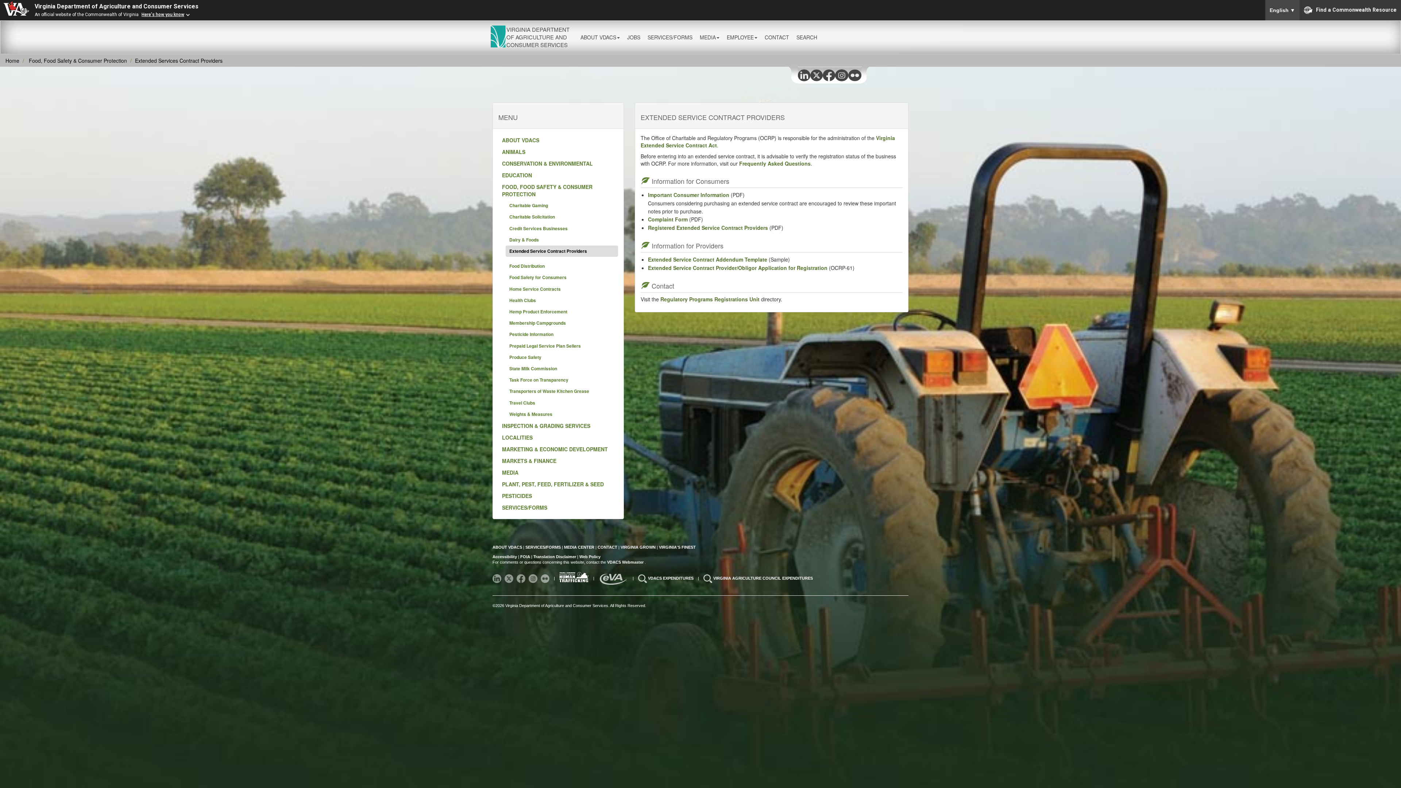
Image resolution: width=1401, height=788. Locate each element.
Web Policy (590, 557)
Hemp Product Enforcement (538, 311)
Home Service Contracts (535, 289)
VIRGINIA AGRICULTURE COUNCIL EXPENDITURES (763, 578)
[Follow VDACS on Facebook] (521, 578)
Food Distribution (527, 266)
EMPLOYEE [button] (740, 37)
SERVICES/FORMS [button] (670, 37)
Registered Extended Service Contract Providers (708, 227)
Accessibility (505, 557)
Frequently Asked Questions (775, 163)
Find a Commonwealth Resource (1356, 9)
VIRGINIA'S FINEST (677, 547)
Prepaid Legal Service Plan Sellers (545, 346)
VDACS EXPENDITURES (671, 578)
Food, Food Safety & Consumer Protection (78, 60)
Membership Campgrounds (537, 323)
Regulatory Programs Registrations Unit (710, 299)
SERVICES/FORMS (524, 507)
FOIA (525, 557)
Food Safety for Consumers (538, 277)
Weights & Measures (530, 414)
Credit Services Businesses (538, 228)
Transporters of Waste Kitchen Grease (549, 391)
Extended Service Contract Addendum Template (707, 259)
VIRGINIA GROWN (639, 547)
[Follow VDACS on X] (509, 578)
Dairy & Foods (524, 239)
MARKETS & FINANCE (529, 460)
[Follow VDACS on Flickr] (546, 578)
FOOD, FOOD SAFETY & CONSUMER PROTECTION (547, 190)
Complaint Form (668, 219)
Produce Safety (525, 357)
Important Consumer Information (689, 194)
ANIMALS (513, 151)
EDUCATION (517, 175)
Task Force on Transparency (538, 379)
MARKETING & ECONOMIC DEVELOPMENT (555, 449)
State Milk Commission (533, 368)
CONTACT (777, 37)
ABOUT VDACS (520, 140)
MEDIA (510, 472)
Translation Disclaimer (554, 557)
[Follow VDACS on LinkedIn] (497, 578)
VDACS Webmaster (626, 562)
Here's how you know (163, 14)
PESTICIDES (517, 495)
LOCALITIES (517, 437)
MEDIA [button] (708, 37)
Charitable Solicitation (532, 216)
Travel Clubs (522, 402)
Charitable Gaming (528, 205)
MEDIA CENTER (579, 547)
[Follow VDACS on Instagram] (534, 578)
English (1282, 10)
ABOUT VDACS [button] (598, 37)
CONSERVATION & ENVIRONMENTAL (547, 163)
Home (12, 60)
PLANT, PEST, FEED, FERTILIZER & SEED (553, 484)
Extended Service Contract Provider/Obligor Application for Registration (737, 267)
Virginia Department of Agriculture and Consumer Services (116, 6)
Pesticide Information (531, 334)
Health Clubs (522, 300)
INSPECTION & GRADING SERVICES (546, 425)
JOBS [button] (633, 37)
